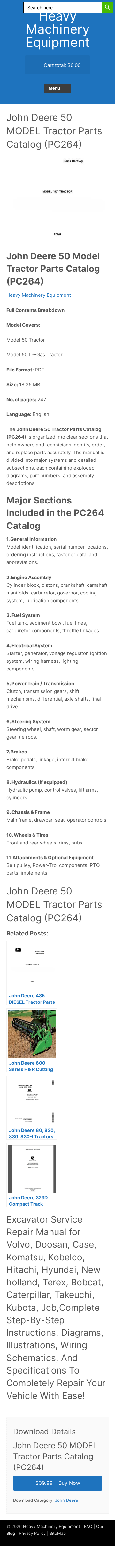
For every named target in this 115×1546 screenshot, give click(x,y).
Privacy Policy (32, 1533)
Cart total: (61, 65)
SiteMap (58, 1533)
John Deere (66, 1500)
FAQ (88, 1526)
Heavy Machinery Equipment (58, 29)
